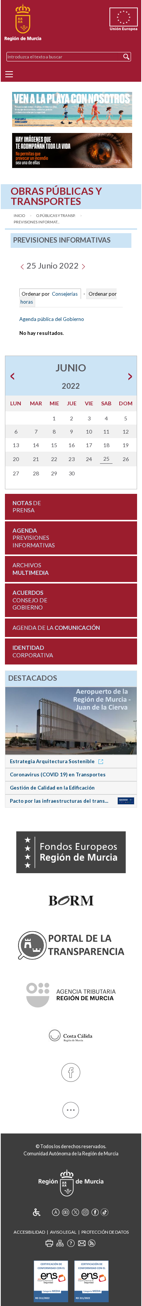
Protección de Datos (105, 1232)
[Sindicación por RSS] (91, 1243)
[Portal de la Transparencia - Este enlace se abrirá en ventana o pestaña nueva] (71, 944)
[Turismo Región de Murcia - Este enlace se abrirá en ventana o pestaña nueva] (71, 1034)
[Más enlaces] (71, 1108)
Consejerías (65, 294)
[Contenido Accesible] (42, 1212)
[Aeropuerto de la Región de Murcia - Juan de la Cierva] (71, 720)
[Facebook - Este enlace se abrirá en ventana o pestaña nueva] (71, 1071)
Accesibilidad (29, 1232)
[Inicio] (23, 22)
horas (26, 302)
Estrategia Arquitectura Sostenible (53, 761)
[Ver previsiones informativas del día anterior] (22, 265)
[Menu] (9, 74)
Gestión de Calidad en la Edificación (52, 788)
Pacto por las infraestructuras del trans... (59, 801)
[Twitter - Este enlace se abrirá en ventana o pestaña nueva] (75, 1212)
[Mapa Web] (59, 1243)
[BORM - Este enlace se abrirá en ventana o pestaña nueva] (71, 899)
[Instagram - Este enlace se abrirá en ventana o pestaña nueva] (85, 1212)
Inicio (19, 216)
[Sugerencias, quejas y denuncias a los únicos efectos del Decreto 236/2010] (81, 1243)
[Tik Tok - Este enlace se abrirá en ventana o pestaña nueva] (104, 1212)
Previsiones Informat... (36, 222)
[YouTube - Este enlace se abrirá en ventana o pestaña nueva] (65, 1212)
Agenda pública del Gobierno (51, 319)
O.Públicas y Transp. (55, 216)
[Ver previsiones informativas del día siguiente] (83, 265)
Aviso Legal (63, 1232)
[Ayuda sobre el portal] (70, 1243)
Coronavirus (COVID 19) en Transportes (58, 774)
